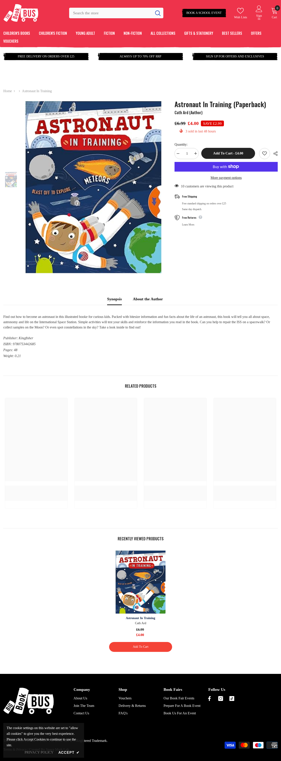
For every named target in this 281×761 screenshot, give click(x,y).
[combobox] (110, 13)
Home (7, 91)
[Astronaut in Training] (140, 582)
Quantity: (181, 144)
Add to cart (140, 646)
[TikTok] (232, 698)
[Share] (274, 153)
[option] (93, 187)
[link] (36, 488)
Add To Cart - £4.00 (229, 153)
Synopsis (114, 299)
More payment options (226, 177)
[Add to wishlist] (264, 153)
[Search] (116, 13)
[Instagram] (221, 698)
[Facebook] (209, 698)
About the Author (148, 299)
